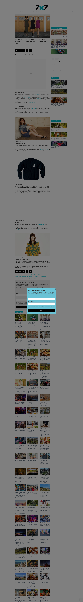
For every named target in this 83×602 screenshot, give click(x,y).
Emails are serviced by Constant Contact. (46, 307)
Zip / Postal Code (31, 301)
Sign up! (41, 310)
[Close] (55, 289)
